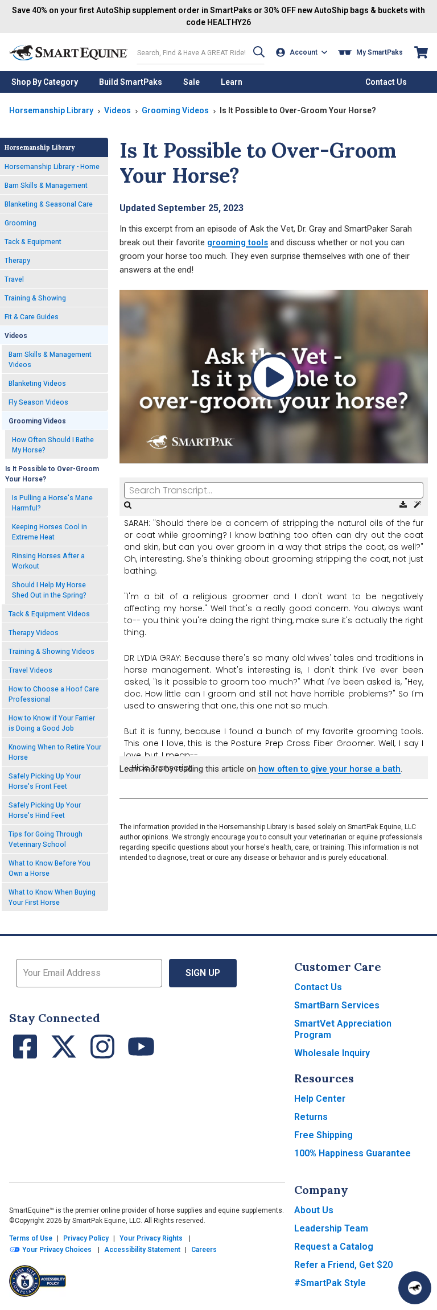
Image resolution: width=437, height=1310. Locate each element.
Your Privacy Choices (56, 1250)
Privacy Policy (86, 1238)
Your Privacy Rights (151, 1238)
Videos (117, 110)
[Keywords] (417, 504)
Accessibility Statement (142, 1250)
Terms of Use (30, 1238)
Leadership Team (331, 1228)
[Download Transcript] (404, 504)
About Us (313, 1210)
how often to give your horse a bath (329, 769)
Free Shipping (323, 1135)
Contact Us (318, 987)
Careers (204, 1250)
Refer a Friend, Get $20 (343, 1264)
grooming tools (237, 242)
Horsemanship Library (51, 110)
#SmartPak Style (330, 1283)
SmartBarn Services (337, 1005)
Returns (311, 1116)
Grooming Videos (175, 110)
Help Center (319, 1098)
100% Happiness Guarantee (352, 1153)
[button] (258, 52)
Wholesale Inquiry (332, 1053)
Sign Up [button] (202, 972)
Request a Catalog (333, 1246)
